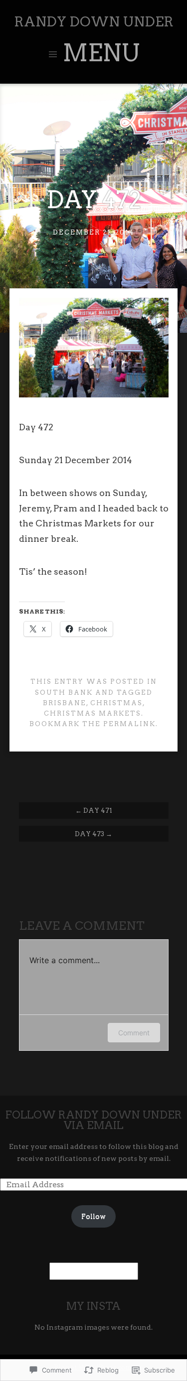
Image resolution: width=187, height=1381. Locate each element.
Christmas (116, 703)
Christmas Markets (92, 713)
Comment (134, 1032)
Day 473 (93, 834)
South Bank (64, 692)
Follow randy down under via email (93, 1120)
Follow (93, 1216)
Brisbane (64, 703)
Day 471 (93, 810)
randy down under (94, 21)
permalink (129, 724)
